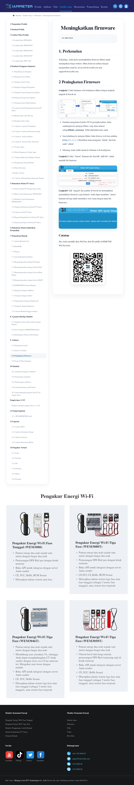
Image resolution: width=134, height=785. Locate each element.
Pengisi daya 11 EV (17, 400)
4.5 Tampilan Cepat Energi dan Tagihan (26, 92)
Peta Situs (70, 736)
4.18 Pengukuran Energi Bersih (23, 162)
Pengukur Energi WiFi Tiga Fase (17, 724)
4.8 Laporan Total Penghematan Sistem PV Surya (27, 109)
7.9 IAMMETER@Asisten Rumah (24, 285)
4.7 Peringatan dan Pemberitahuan (24, 103)
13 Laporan (14, 421)
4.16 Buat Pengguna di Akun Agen (24, 152)
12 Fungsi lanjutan (17, 410)
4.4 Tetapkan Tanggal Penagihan (23, 87)
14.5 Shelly (16, 474)
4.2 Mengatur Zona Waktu (21, 77)
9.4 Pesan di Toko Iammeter (21, 361)
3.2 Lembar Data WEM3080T (22, 45)
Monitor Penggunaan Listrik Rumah (18, 728)
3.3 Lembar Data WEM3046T (22, 50)
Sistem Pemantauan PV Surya (16, 732)
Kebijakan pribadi (67, 780)
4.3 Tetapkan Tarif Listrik (21, 82)
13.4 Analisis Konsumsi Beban (22, 442)
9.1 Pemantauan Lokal (19, 345)
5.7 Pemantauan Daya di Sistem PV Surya (26, 222)
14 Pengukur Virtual (18, 447)
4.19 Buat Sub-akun (19, 168)
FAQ (68, 728)
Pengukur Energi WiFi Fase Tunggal (19, 720)
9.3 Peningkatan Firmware (21, 355)
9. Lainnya (14, 340)
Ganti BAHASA (81, 780)
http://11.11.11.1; (71, 140)
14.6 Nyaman (16, 479)
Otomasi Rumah (11, 736)
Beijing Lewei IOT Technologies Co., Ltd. (30, 780)
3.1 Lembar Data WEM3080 (22, 40)
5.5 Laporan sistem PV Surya (22, 212)
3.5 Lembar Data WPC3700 (21, 61)
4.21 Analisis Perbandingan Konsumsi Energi (28, 178)
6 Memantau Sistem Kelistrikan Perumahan (22, 229)
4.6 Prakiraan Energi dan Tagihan (23, 97)
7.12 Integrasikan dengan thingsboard (25, 301)
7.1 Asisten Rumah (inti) (20, 241)
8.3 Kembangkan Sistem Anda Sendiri (25, 334)
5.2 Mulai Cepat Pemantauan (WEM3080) (26, 194)
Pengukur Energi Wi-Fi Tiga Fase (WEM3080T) (96, 544)
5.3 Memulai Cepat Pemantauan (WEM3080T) (23, 200)
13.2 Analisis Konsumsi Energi (23, 432)
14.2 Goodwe (16, 458)
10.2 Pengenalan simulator (21, 377)
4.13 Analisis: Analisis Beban (22, 136)
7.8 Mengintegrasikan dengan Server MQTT (27, 280)
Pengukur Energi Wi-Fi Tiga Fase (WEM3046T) (32, 638)
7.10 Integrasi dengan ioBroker (23, 290)
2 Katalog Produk (17, 29)
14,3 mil (15, 463)
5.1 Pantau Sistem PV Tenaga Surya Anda (26, 189)
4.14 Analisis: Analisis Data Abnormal (25, 141)
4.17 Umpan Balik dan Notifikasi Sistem (26, 157)
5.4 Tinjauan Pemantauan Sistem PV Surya (27, 207)
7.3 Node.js (16, 251)
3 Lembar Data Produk (19, 34)
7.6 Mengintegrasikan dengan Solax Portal (27, 267)
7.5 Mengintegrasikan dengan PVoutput (26, 262)
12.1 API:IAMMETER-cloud (22, 416)
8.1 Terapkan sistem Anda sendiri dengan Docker (26, 323)
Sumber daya (72, 720)
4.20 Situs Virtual (18, 173)
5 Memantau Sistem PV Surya (22, 183)
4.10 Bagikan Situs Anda (20, 121)
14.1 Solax (15, 453)
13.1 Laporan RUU (18, 426)
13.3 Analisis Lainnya (19, 437)
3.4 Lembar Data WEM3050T (22, 56)
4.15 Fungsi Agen (18, 147)
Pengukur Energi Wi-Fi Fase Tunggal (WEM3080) (32, 545)
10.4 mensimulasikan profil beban (24, 387)
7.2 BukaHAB (17, 246)
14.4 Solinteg (16, 468)
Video (69, 732)
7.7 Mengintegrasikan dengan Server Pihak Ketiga (27, 273)
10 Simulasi (14, 366)
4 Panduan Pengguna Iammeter (22, 66)
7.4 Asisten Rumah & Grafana (22, 257)
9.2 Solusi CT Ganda (19, 350)
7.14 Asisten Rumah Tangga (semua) (24, 311)
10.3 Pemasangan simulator (21, 382)
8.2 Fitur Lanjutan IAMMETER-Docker (26, 329)
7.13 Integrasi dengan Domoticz (23, 306)
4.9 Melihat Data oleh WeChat (22, 115)
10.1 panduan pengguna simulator (24, 371)
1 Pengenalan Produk (18, 24)
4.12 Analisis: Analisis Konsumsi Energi (26, 131)
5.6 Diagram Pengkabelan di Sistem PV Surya (28, 217)
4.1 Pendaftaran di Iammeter (21, 71)
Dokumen (70, 724)
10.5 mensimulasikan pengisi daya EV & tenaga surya (26, 393)
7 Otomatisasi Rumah (18, 235)
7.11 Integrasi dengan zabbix (22, 295)
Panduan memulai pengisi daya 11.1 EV (26, 405)
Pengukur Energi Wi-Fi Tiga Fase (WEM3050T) (96, 638)
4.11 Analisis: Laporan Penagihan (24, 126)
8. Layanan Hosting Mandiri (21, 316)
